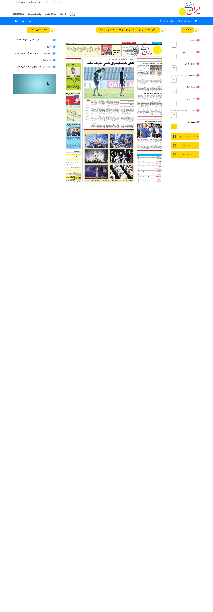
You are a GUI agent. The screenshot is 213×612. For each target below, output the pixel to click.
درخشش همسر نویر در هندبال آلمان (34, 67)
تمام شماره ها (184, 21)
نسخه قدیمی (20, 2)
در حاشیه (47, 60)
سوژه (49, 46)
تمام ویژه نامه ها (167, 21)
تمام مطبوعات (35, 2)
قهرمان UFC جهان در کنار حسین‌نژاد (33, 53)
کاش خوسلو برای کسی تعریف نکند (34, 40)
